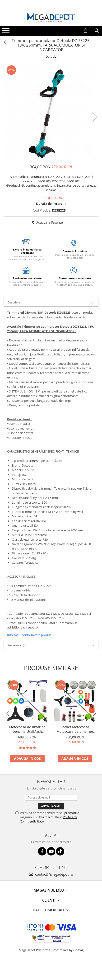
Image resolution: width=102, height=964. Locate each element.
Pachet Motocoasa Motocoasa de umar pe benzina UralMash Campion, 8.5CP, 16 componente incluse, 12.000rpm (74, 729)
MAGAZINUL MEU (49, 890)
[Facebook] (42, 851)
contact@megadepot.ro (53, 874)
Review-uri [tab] (16, 645)
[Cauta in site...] (96, 30)
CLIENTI (49, 900)
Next (94, 117)
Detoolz (51, 56)
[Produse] (6, 31)
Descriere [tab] (13, 302)
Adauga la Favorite (49, 222)
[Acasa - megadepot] (51, 18)
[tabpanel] (51, 112)
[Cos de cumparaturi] (85, 30)
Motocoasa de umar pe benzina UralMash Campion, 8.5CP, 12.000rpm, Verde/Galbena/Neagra (27, 729)
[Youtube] (51, 851)
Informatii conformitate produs (29, 635)
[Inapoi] (3, 42)
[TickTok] (60, 851)
